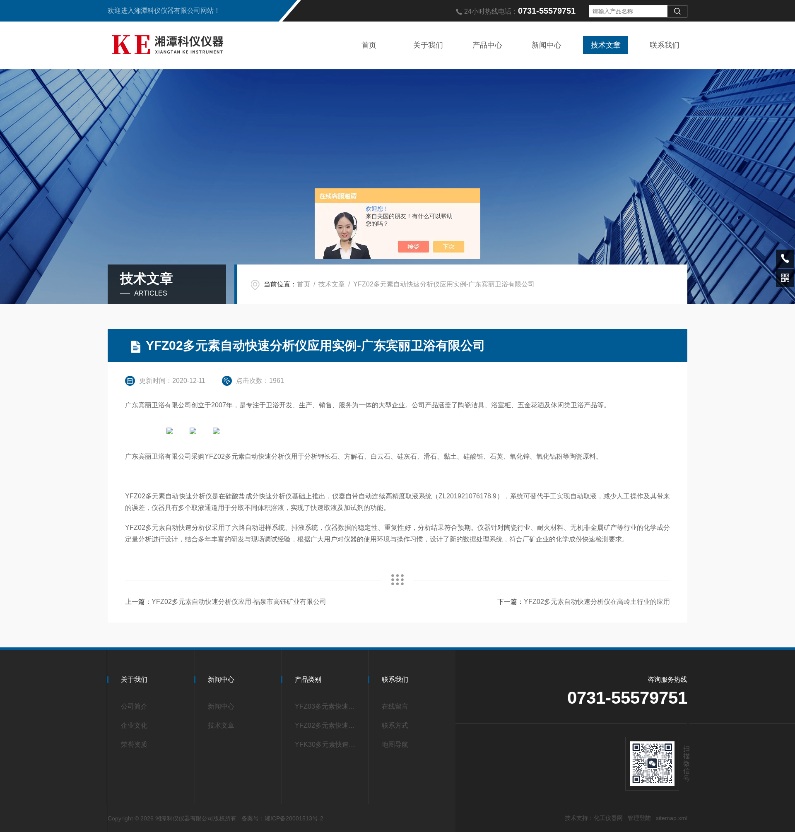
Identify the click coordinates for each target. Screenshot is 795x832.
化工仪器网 (608, 818)
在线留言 (395, 706)
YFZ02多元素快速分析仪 (328, 725)
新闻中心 (546, 45)
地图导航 (395, 744)
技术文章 (606, 45)
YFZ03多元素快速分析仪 (328, 706)
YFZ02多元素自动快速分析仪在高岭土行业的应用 (597, 601)
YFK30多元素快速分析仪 (328, 744)
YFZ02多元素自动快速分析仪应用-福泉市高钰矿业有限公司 (239, 601)
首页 (368, 45)
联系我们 (664, 45)
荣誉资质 (134, 744)
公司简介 (134, 706)
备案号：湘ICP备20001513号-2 (282, 818)
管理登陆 (639, 818)
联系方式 (395, 725)
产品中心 (487, 45)
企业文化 (134, 725)
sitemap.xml (671, 818)
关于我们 (428, 45)
